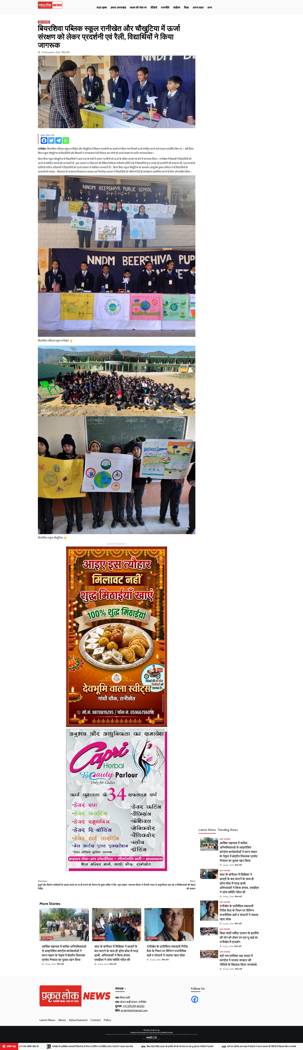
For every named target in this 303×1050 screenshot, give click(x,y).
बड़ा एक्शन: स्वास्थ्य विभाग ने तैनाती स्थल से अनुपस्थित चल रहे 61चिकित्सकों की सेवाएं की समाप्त (156, 885)
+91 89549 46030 (133, 1006)
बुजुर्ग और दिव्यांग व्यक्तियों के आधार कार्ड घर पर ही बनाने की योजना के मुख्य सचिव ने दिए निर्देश (77, 885)
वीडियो (154, 7)
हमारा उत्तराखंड (118, 7)
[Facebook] (44, 140)
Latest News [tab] (207, 830)
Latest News (47, 1020)
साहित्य (176, 7)
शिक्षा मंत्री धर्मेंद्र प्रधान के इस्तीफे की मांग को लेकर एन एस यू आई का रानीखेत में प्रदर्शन (239, 937)
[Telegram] (58, 140)
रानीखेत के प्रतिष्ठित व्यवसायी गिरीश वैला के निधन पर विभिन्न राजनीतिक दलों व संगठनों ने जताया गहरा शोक (167, 951)
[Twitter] (51, 140)
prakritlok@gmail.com (134, 1010)
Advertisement (78, 1020)
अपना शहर (198, 7)
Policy (107, 1020)
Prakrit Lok (155, 1030)
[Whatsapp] (65, 140)
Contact (96, 1020)
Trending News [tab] (227, 830)
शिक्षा (186, 7)
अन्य (209, 7)
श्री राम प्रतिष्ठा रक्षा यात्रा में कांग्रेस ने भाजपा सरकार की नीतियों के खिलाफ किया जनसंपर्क (238, 960)
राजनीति (165, 7)
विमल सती (65, 52)
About (62, 1020)
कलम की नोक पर (138, 7)
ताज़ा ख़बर (102, 7)
